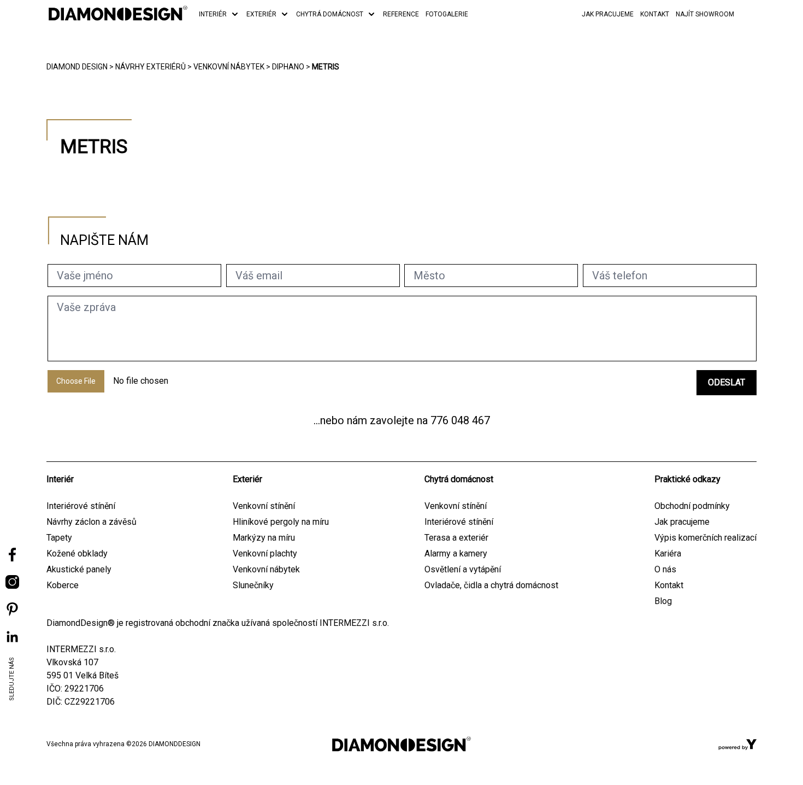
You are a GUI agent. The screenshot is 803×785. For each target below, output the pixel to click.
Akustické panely (78, 569)
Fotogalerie (447, 14)
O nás (665, 569)
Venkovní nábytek (266, 569)
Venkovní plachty (265, 553)
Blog (663, 601)
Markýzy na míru (264, 537)
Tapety (59, 537)
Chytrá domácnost (329, 14)
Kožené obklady (77, 553)
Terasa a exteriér (456, 537)
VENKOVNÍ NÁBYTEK (228, 66)
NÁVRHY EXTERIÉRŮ (150, 66)
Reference (401, 14)
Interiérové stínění (80, 506)
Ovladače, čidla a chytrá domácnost (491, 585)
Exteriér (261, 14)
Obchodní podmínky (692, 506)
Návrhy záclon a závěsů (91, 522)
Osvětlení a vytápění (462, 569)
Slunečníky (253, 585)
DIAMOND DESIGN (77, 66)
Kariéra (667, 553)
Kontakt (654, 14)
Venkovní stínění (264, 506)
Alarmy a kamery (455, 553)
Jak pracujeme (608, 14)
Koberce (62, 585)
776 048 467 (460, 420)
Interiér (213, 14)
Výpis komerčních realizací (705, 537)
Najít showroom (705, 14)
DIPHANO (288, 66)
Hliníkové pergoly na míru (281, 522)
